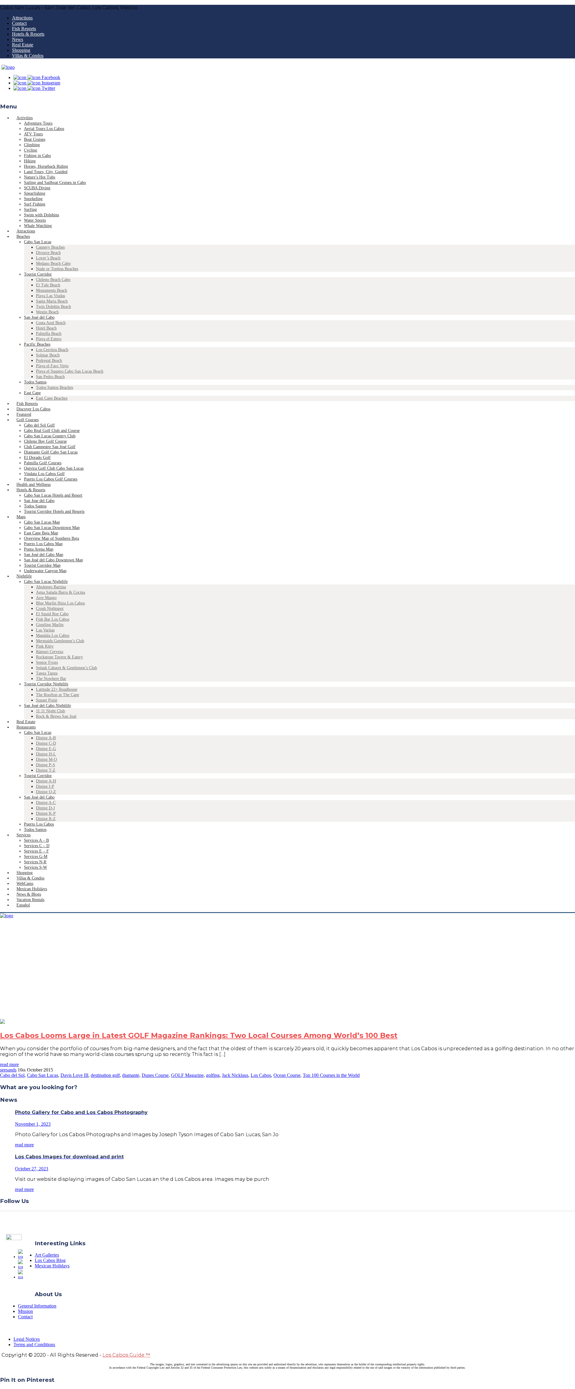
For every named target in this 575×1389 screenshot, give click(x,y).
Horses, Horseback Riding (46, 166)
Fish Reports (24, 28)
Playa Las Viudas (50, 296)
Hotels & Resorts (28, 34)
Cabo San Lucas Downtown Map (52, 527)
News (17, 39)
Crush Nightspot (49, 608)
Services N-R (35, 862)
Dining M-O (46, 759)
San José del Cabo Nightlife (47, 705)
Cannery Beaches (50, 247)
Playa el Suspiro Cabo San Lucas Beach (69, 371)
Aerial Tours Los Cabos (44, 128)
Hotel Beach (46, 328)
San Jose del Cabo (39, 500)
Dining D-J (45, 808)
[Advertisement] (287, 974)
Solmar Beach (48, 355)
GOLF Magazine (187, 1075)
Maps (20, 517)
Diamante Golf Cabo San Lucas (51, 452)
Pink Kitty (45, 646)
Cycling (30, 150)
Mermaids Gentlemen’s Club (60, 641)
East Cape (32, 393)
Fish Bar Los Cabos (52, 619)
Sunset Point (46, 700)
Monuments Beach (51, 290)
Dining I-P (45, 786)
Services (23, 835)
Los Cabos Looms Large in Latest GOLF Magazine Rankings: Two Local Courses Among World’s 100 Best (198, 1035)
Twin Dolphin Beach (53, 306)
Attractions (22, 17)
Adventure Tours (38, 123)
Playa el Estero (48, 339)
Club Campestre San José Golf (49, 447)
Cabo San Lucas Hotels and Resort (53, 495)
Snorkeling (33, 199)
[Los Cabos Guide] (8, 67)
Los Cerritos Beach (52, 349)
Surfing (30, 209)
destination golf (105, 1075)
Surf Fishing (34, 204)
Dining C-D (46, 743)
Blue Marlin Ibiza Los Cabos (60, 603)
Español (23, 905)
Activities (24, 118)
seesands (8, 1069)
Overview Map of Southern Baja (51, 538)
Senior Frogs (47, 662)
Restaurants (26, 727)
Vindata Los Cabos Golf (44, 473)
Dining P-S (45, 765)
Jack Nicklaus (235, 1075)
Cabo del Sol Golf (39, 425)
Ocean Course (286, 1075)
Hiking (30, 161)
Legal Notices (26, 1339)
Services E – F (36, 851)
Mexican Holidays (52, 1265)
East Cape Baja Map (41, 533)
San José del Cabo (39, 317)
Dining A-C (46, 802)
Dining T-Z (45, 770)
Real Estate (22, 44)
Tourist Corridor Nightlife (46, 684)
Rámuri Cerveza (49, 651)
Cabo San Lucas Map (42, 522)
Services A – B (36, 840)
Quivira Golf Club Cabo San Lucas (54, 468)
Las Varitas (45, 630)
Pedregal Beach (49, 360)
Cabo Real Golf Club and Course (52, 430)
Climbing (32, 145)
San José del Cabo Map (43, 554)
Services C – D (36, 846)
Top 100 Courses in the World (331, 1075)
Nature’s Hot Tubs (39, 177)
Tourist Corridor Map (42, 565)
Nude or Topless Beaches (57, 269)
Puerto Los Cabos (39, 824)
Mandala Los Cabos (52, 635)
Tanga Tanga (47, 673)
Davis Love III (74, 1075)
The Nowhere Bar (51, 678)
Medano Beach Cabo (53, 263)
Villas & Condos (27, 55)
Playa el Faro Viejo (52, 366)
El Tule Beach (48, 285)
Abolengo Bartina (51, 587)
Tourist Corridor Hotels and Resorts (54, 511)
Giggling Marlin (49, 624)
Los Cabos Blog (50, 1260)
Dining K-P (46, 813)
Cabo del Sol (12, 1075)
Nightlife (24, 576)
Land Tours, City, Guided (45, 172)
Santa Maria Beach (52, 301)
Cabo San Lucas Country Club (49, 436)
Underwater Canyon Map (45, 571)
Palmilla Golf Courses (42, 463)
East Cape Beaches (51, 398)
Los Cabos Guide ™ (126, 1355)
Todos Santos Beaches (54, 387)
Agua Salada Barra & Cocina (60, 592)
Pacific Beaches (37, 344)
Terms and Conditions (34, 1344)
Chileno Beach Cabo (53, 279)
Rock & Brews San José (56, 716)
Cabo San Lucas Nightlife (46, 581)
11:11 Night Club (50, 711)
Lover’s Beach (48, 258)
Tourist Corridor (38, 274)
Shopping (21, 50)
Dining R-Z (46, 819)
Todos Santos (35, 382)
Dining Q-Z (46, 792)
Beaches (23, 236)
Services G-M (35, 856)
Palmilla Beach (48, 333)
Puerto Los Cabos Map (43, 544)
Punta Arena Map (38, 549)
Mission (25, 1311)
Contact (19, 23)
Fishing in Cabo (37, 155)
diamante (130, 1075)
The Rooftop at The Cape (57, 695)
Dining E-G (46, 748)
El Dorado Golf (37, 457)
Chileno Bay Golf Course (45, 441)
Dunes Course (155, 1075)
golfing (213, 1075)
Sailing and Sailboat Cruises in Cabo (55, 182)
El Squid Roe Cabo (52, 614)
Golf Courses (27, 420)
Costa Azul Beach (51, 323)
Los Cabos (261, 1075)
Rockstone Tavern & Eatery (59, 657)
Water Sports (35, 220)
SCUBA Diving (37, 188)
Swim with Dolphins (41, 215)
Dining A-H (46, 781)
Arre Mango (46, 597)
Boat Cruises (34, 139)
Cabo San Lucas (37, 242)
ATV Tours (33, 134)
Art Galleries (47, 1254)
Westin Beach (47, 312)
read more (9, 1064)
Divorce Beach (48, 252)
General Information (37, 1305)
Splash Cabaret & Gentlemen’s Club (66, 668)
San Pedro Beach (50, 376)
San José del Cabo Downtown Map (53, 560)
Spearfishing (34, 193)
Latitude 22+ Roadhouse (56, 689)
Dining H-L (46, 754)
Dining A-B (46, 738)
